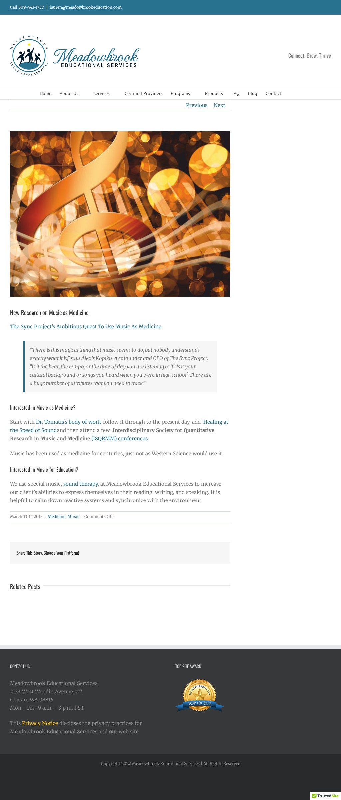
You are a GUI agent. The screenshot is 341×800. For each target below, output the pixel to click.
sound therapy (80, 484)
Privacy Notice (40, 723)
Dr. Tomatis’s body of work (69, 422)
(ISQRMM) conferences (119, 438)
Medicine (56, 516)
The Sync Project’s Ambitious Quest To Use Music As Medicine (85, 326)
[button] (291, 92)
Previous (196, 105)
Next (219, 105)
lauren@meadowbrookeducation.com (86, 7)
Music (73, 516)
